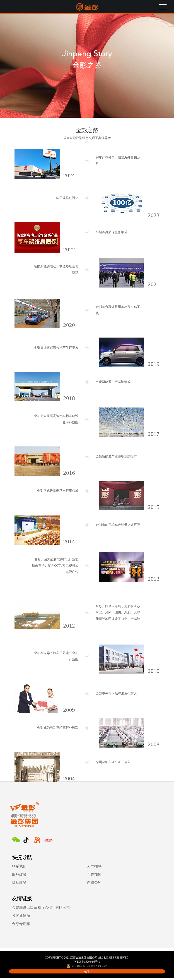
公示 (87, 971)
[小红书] (48, 840)
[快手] (37, 840)
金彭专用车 (21, 924)
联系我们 (19, 866)
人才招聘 (94, 866)
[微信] (16, 840)
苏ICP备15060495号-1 (87, 961)
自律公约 (94, 883)
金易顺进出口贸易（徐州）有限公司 (41, 907)
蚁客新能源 (21, 916)
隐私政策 (19, 883)
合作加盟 (94, 874)
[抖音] (26, 840)
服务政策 (19, 874)
